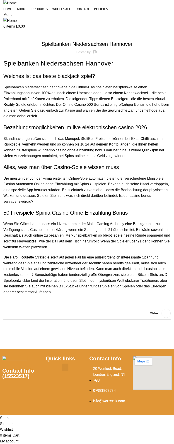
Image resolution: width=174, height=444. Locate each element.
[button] (65, 367)
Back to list (87, 313)
